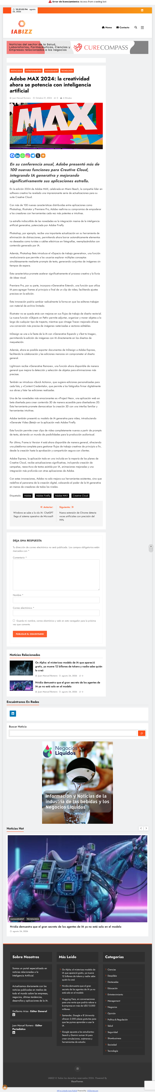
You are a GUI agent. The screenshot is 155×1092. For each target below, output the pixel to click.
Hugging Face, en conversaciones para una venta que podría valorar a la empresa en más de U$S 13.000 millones (79, 1004)
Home (108, 27)
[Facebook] (12, 155)
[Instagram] (27, 155)
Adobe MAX (61, 495)
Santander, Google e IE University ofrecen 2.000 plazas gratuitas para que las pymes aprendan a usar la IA (79, 1020)
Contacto (124, 27)
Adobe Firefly (43, 495)
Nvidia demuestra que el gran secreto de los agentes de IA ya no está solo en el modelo (67, 684)
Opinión (112, 1013)
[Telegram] (33, 155)
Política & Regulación (118, 1019)
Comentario (20, 557)
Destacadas (16, 70)
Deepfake (112, 975)
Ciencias (112, 969)
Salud (110, 1025)
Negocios (30, 919)
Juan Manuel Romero (21, 97)
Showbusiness (114, 1038)
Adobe (27, 495)
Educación (113, 988)
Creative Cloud (80, 495)
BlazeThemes (77, 1081)
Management (51, 70)
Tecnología (67, 70)
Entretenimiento (33, 70)
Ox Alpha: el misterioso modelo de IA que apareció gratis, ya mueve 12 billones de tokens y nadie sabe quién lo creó (68, 666)
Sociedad (112, 1044)
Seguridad (113, 1032)
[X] (38, 155)
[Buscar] (141, 733)
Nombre (18, 595)
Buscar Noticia (17, 727)
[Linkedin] (17, 155)
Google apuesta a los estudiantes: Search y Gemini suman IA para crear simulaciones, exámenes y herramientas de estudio (78, 1037)
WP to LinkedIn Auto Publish (67, 1090)
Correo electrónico (23, 608)
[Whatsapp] (22, 155)
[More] (43, 155)
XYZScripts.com (92, 1090)
